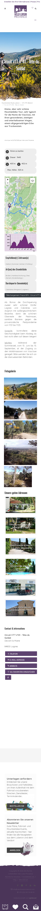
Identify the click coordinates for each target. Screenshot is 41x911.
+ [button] (7, 179)
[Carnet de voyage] (32, 8)
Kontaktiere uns (28, 877)
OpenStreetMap (24, 233)
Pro (38, 2)
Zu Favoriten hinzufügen (22, 672)
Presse (33, 2)
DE (35, 20)
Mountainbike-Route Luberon (11, 103)
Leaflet (16, 233)
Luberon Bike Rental (22, 586)
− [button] (7, 183)
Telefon (13, 654)
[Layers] (32, 180)
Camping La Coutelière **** (21, 504)
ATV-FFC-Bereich (27, 103)
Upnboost (32, 898)
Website (13, 666)
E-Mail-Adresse (17, 660)
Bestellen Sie (17, 806)
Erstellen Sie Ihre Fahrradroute (16, 2)
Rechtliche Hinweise (12, 877)
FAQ (14, 880)
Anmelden (15, 850)
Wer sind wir (23, 880)
